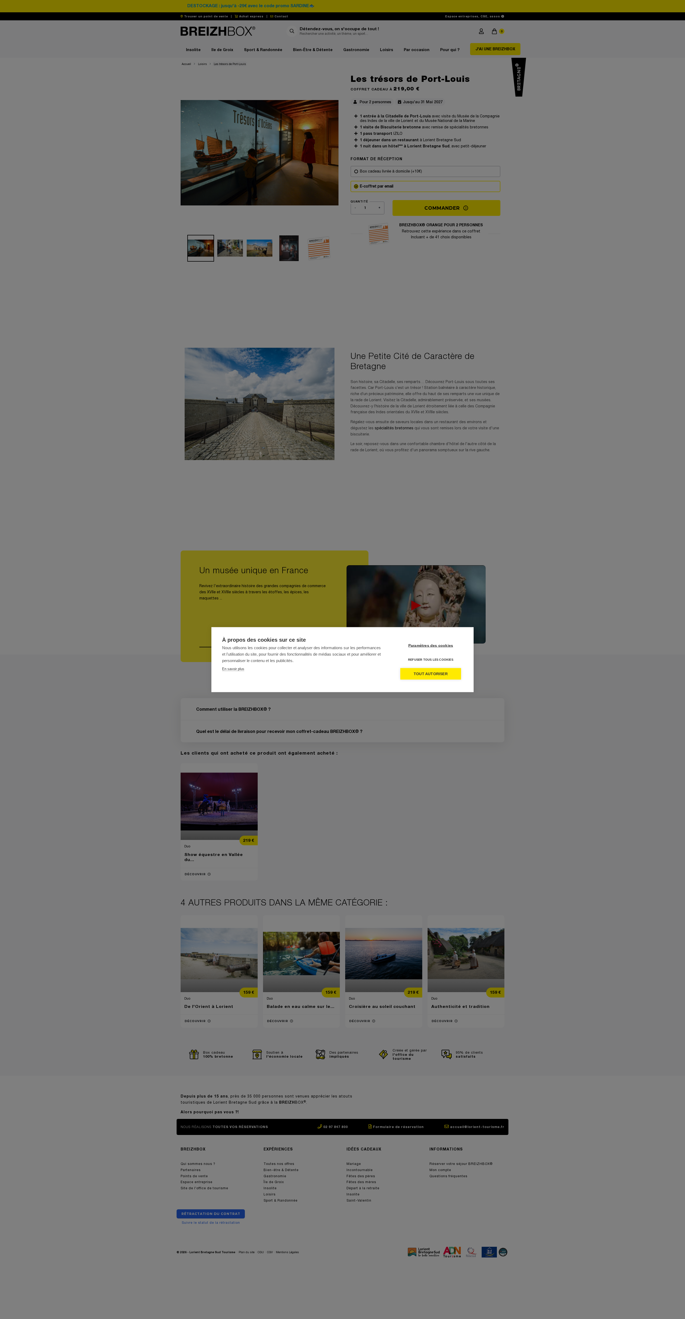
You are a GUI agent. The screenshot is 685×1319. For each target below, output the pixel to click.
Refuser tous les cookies (430, 659)
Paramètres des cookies (430, 645)
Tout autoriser (431, 674)
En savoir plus (233, 669)
